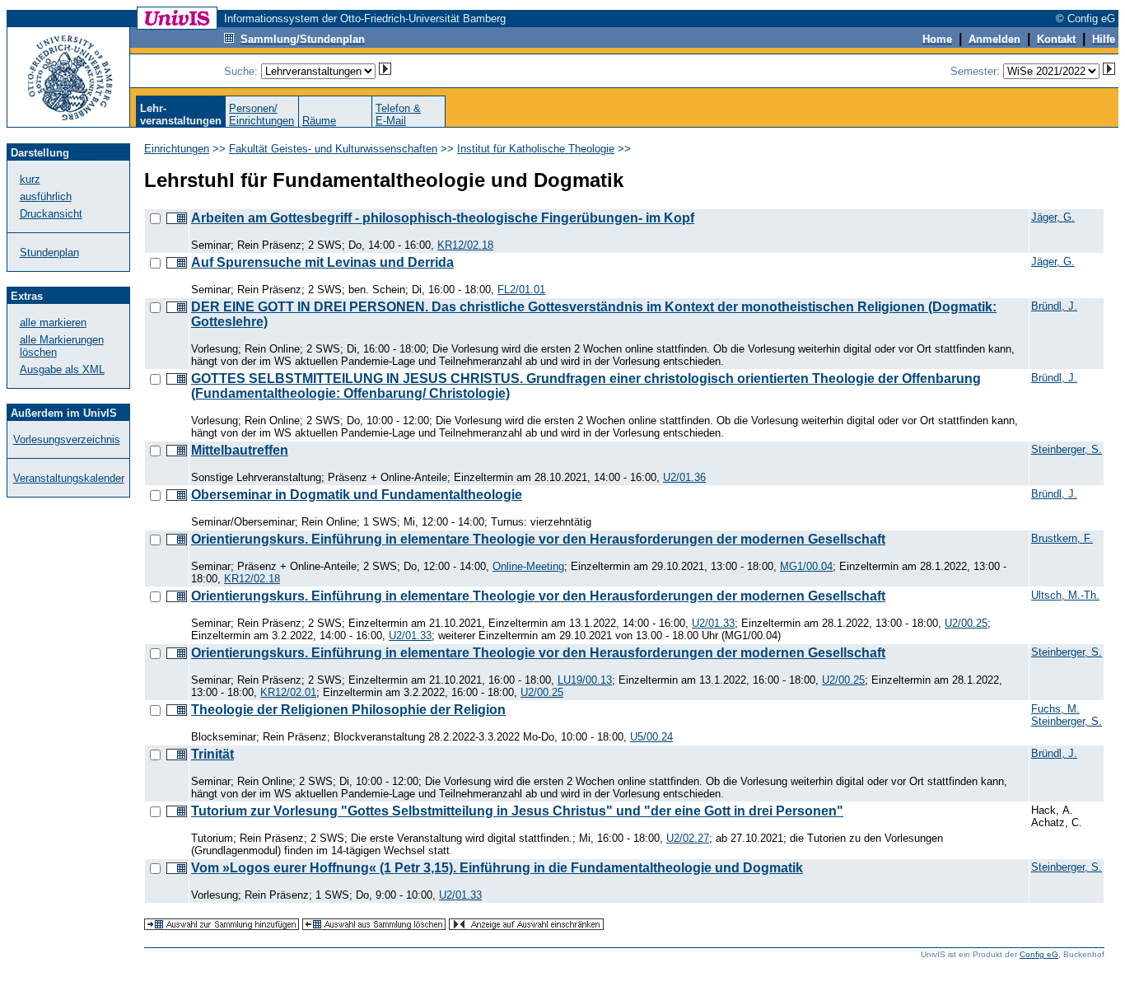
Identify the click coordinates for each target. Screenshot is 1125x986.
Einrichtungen (176, 149)
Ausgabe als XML (62, 369)
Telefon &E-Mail (398, 114)
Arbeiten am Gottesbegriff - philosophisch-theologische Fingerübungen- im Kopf (442, 218)
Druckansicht (51, 214)
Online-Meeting (528, 566)
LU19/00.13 (585, 680)
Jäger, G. (1053, 217)
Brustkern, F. (1062, 538)
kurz (30, 179)
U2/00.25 (966, 623)
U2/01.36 (684, 477)
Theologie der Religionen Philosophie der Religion (348, 710)
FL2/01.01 (521, 289)
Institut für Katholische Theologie (535, 149)
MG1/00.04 (806, 566)
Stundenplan (49, 252)
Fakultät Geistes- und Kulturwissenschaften (333, 149)
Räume (319, 120)
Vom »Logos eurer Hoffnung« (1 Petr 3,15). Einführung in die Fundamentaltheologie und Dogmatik (497, 868)
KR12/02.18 (465, 245)
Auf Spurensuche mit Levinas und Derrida (322, 262)
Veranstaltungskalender (68, 478)
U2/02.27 (687, 838)
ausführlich (46, 196)
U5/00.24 (651, 737)
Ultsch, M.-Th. (1065, 595)
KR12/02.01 (288, 692)
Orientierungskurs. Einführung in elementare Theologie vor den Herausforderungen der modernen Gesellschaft (538, 539)
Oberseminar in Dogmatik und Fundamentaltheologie (356, 495)
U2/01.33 (713, 623)
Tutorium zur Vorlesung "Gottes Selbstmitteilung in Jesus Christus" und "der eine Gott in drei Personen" (517, 811)
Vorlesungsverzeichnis (66, 439)
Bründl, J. (1054, 306)
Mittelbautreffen (239, 450)
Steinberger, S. (1066, 449)
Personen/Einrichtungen (261, 114)
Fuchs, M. (1055, 709)
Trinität (212, 754)
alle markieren (53, 322)
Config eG (1039, 954)
